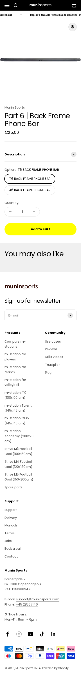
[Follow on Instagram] (19, 634)
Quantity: (11, 202)
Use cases (53, 341)
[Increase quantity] (34, 211)
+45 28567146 (27, 604)
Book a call (12, 548)
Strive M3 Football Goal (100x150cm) (18, 451)
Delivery (10, 517)
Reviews (51, 349)
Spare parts (13, 487)
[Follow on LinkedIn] (53, 634)
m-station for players (15, 356)
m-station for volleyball (15, 382)
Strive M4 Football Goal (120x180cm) (18, 464)
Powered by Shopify (55, 668)
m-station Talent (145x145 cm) (18, 408)
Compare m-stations (15, 344)
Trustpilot (52, 364)
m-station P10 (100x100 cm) (15, 395)
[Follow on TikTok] (42, 634)
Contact (11, 556)
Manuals (11, 525)
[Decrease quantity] (10, 211)
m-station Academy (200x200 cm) (20, 436)
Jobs (8, 541)
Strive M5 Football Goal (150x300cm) (18, 477)
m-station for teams (15, 369)
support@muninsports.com (37, 599)
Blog (48, 372)
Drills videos (54, 357)
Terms (9, 533)
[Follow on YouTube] (30, 634)
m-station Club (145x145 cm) (16, 420)
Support (10, 510)
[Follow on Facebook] (7, 634)
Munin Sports (14, 107)
